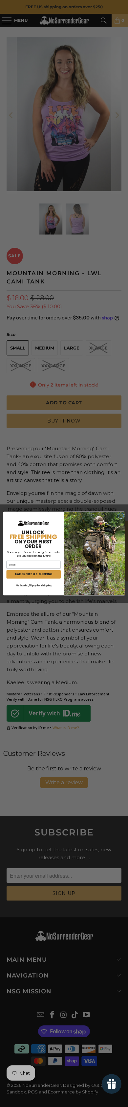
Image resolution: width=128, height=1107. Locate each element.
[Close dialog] (121, 515)
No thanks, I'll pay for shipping (34, 585)
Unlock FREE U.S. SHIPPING (33, 574)
